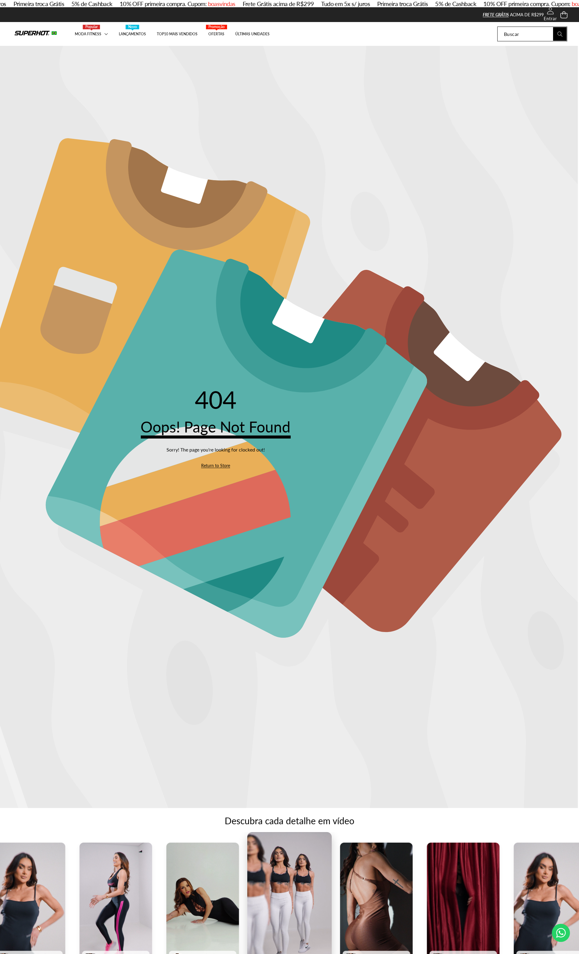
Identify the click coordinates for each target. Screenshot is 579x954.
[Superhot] (35, 34)
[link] (215, 465)
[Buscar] (560, 34)
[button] (564, 14)
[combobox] (532, 34)
